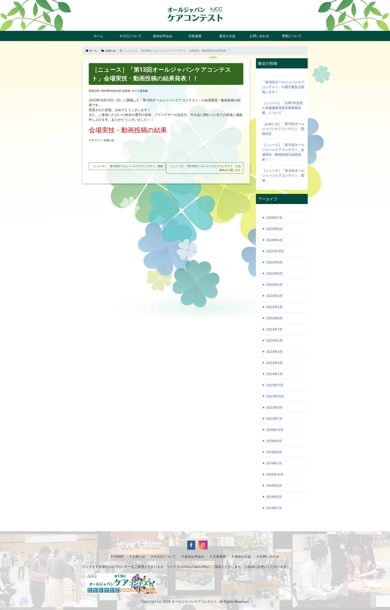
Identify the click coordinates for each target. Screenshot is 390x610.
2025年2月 (274, 307)
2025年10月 (275, 251)
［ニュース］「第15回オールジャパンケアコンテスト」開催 (283, 175)
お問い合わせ (259, 36)
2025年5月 (274, 285)
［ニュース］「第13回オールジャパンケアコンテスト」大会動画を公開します (205, 168)
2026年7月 (274, 218)
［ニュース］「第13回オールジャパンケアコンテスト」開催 (127, 166)
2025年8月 (274, 273)
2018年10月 (275, 474)
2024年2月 (274, 374)
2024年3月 (274, 363)
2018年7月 (274, 508)
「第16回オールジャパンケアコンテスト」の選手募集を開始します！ (283, 87)
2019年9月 (274, 441)
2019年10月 (275, 430)
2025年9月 (274, 262)
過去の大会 (227, 36)
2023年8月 (274, 407)
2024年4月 (274, 352)
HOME (119, 556)
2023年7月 (274, 419)
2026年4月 (274, 240)
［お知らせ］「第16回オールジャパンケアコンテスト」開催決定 (283, 129)
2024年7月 (274, 329)
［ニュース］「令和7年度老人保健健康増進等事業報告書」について (282, 108)
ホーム (98, 36)
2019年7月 (274, 463)
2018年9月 (274, 486)
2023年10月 (275, 396)
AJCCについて (131, 36)
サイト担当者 (140, 90)
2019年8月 (274, 452)
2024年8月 (274, 318)
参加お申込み (162, 36)
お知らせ (110, 50)
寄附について (291, 36)
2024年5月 (274, 340)
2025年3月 (274, 296)
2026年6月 (274, 229)
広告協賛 (195, 36)
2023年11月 (275, 385)
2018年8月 (274, 497)
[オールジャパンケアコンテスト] (195, 14)
